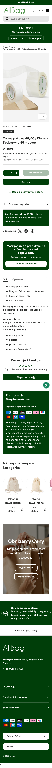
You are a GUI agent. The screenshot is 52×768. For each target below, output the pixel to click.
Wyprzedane (35, 172)
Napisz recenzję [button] (26, 377)
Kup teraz (26, 182)
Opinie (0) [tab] (17, 279)
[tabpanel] (26, 318)
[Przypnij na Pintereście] (32, 231)
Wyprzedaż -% (26, 567)
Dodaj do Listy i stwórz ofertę (28, 191)
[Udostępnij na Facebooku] (26, 231)
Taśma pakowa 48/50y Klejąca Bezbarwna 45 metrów (25, 49)
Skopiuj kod (36, 38)
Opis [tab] (5, 279)
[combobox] (26, 19)
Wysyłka (30, 153)
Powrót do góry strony (26, 630)
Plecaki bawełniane (13, 501)
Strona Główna (9, 47)
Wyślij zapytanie (28, 263)
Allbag (6, 126)
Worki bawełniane (36, 501)
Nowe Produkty (26, 576)
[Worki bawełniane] (36, 485)
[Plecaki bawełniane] (13, 485)
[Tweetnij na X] (20, 231)
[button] (46, 385)
